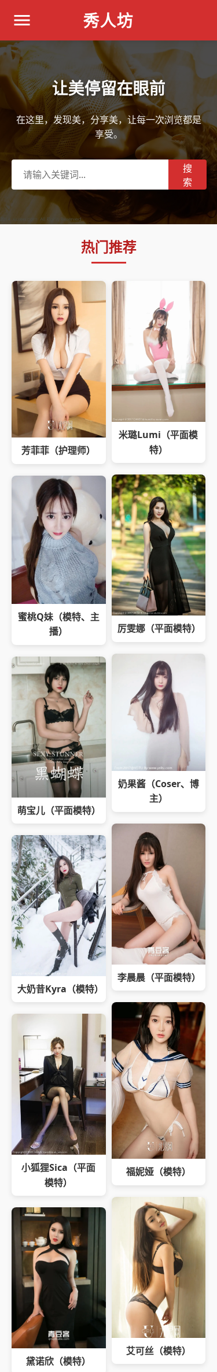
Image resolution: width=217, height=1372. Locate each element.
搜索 (187, 175)
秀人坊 (108, 20)
